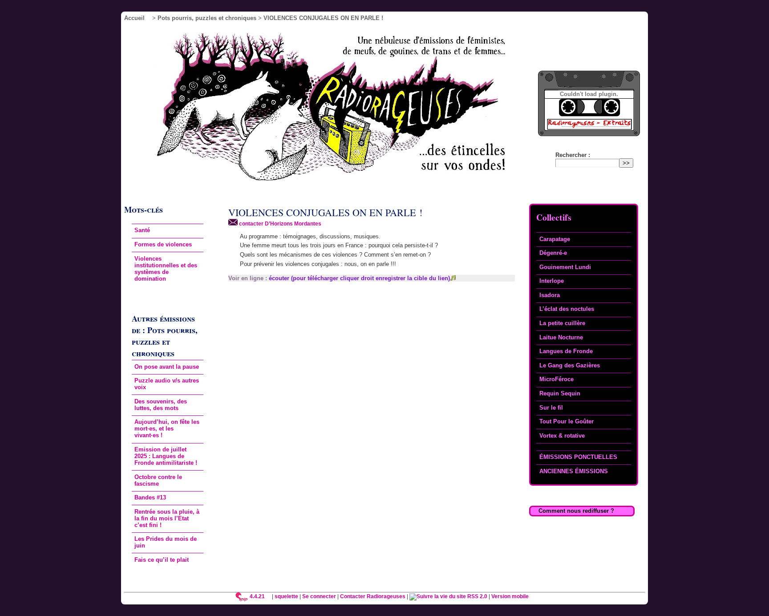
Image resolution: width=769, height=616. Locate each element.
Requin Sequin (559, 393)
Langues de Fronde (566, 351)
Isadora (549, 295)
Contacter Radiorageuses (372, 596)
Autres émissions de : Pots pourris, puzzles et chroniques (165, 336)
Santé (142, 230)
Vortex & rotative (562, 435)
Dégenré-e (553, 253)
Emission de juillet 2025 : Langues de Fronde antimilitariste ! (165, 456)
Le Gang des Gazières (569, 365)
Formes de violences (163, 244)
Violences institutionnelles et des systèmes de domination (165, 268)
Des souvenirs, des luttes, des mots (160, 404)
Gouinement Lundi (565, 267)
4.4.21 (257, 596)
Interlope (551, 281)
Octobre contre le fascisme (158, 480)
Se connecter (319, 596)
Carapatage (554, 239)
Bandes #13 (150, 497)
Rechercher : (572, 155)
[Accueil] (343, 109)
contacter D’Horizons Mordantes (279, 223)
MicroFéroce (556, 379)
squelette (286, 596)
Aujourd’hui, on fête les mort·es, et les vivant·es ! (166, 429)
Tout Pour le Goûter (566, 421)
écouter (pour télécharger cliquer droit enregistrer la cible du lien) (359, 278)
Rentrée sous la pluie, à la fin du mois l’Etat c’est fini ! (166, 518)
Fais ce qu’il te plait (161, 559)
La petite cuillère (562, 323)
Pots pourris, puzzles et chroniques (207, 18)
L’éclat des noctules (566, 309)
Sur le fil (551, 407)
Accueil (134, 18)
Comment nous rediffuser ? (576, 510)
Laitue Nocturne (561, 337)
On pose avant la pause (166, 366)
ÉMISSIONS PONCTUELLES (578, 457)
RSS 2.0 (476, 596)
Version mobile (510, 596)
